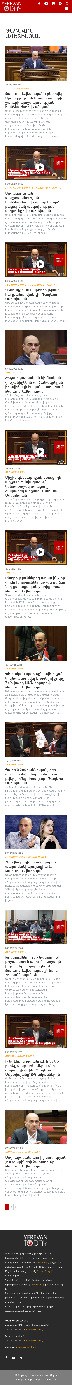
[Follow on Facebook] (6, 1358)
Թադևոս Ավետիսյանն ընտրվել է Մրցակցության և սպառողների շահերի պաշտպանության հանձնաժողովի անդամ (35, 100)
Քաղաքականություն (46, 187)
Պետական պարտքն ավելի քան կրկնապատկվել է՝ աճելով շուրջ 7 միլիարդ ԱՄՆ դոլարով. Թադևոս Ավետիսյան (34, 680)
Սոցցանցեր (32, 1151)
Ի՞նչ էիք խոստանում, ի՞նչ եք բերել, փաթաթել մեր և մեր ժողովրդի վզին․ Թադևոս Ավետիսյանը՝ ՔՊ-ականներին (32, 1067)
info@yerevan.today (33, 1329)
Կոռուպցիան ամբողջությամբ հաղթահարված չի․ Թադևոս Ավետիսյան (32, 294)
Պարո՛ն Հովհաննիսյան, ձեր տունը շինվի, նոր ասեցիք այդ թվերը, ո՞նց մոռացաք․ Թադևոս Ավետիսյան (34, 776)
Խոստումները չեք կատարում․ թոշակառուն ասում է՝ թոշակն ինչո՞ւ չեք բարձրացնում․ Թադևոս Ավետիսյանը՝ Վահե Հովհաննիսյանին (33, 965)
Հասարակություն (17, 88)
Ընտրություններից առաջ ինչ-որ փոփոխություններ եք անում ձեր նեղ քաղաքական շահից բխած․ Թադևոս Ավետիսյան (35, 584)
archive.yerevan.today (26, 1346)
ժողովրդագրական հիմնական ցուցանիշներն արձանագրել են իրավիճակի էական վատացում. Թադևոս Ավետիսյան (34, 384)
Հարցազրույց (14, 856)
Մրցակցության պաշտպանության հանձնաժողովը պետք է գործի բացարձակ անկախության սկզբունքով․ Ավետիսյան (33, 201)
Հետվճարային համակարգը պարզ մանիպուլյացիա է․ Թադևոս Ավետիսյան (30, 866)
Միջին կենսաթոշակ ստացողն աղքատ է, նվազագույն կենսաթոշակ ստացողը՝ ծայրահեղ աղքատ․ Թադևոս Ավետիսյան (33, 486)
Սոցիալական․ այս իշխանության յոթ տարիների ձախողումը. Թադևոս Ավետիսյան (35, 1161)
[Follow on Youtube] (14, 1358)
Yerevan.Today (42, 1262)
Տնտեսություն (15, 284)
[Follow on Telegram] (21, 1358)
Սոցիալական (14, 372)
